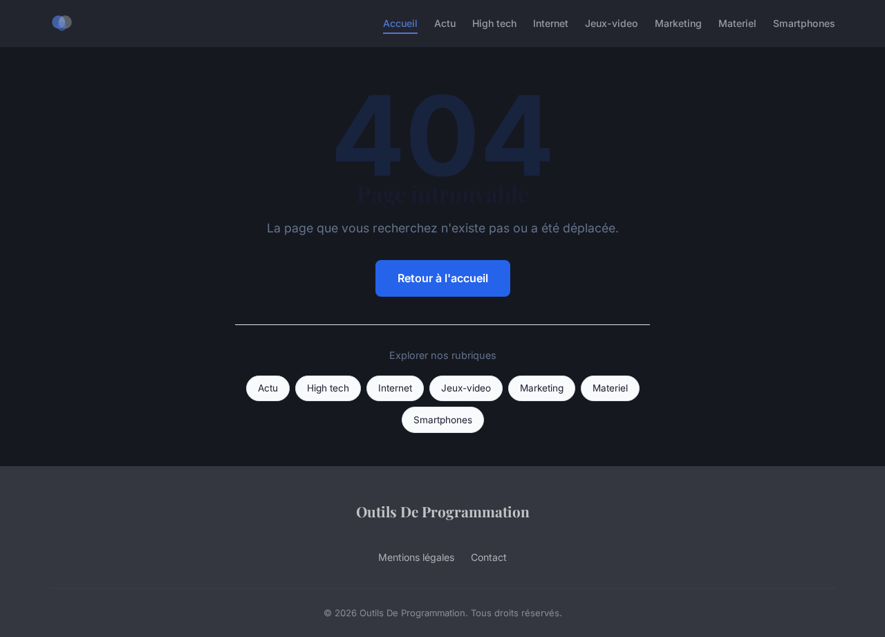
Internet (550, 23)
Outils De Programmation (443, 511)
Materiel (737, 23)
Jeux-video (611, 23)
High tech (494, 23)
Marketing (678, 23)
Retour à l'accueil (443, 278)
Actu (445, 23)
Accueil (400, 23)
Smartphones (804, 23)
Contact (489, 557)
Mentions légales (416, 557)
